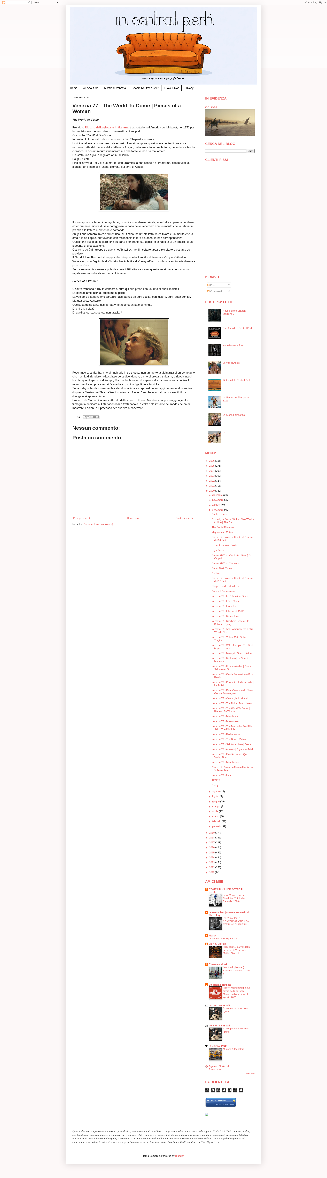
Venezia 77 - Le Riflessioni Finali (229, 596)
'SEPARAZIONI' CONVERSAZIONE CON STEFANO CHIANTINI (236, 921)
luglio (215, 796)
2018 (212, 837)
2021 (212, 485)
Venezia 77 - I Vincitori (224, 606)
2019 (212, 832)
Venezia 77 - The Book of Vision (229, 739)
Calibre (216, 573)
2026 (212, 460)
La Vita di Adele (231, 362)
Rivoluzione (215, 1069)
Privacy (188, 88)
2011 (212, 872)
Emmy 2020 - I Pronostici (226, 563)
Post (212, 285)
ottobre (216, 505)
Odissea (211, 107)
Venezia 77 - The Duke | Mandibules (232, 703)
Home (73, 88)
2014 (212, 857)
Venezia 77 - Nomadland (225, 616)
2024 (212, 470)
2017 (212, 842)
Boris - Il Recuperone (223, 591)
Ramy (215, 785)
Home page (133, 518)
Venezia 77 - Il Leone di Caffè (228, 611)
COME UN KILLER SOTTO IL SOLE (226, 890)
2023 (212, 475)
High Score (218, 550)
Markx (212, 935)
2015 (212, 852)
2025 (212, 465)
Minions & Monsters (233, 1049)
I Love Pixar (171, 88)
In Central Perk (218, 1045)
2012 (212, 867)
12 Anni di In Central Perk (237, 380)
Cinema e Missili (218, 964)
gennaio (217, 826)
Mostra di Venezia (115, 88)
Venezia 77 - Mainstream (225, 721)
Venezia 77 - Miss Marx (225, 716)
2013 (212, 862)
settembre (218, 509)
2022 (212, 480)
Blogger (179, 1155)
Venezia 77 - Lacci (222, 775)
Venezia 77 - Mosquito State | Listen (232, 653)
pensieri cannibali (219, 1005)
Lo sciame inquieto (220, 984)
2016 (212, 847)
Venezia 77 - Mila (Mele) (225, 762)
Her (225, 432)
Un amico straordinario (224, 545)
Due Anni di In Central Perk (238, 328)
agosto (216, 791)
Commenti (215, 291)
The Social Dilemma (223, 527)
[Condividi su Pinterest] (97, 417)
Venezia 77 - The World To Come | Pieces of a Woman (231, 710)
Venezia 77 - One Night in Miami (229, 698)
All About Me (90, 88)
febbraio (217, 821)
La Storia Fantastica (234, 414)
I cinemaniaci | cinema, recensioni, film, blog (229, 914)
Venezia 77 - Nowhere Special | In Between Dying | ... (230, 622)
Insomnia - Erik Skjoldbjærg (223, 938)
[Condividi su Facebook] (94, 417)
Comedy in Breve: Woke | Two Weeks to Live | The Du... (233, 521)
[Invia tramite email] (85, 417)
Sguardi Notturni (219, 1066)
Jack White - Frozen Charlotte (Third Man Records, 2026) (234, 898)
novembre (218, 499)
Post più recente (82, 518)
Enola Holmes (219, 514)
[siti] (220, 1106)
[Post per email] (78, 417)
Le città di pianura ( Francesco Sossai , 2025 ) (236, 970)
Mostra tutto (250, 1074)
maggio (216, 806)
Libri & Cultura (217, 943)
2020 (212, 490)
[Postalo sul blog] (88, 417)
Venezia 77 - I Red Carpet (226, 601)
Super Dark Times (222, 568)
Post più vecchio (185, 518)
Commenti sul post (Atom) (98, 524)
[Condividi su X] (91, 417)
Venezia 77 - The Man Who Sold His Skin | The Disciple (232, 728)
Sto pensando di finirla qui (226, 586)
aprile (215, 811)
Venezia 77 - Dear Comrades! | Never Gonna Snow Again (233, 692)
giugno (216, 801)
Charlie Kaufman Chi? (145, 88)
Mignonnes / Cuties (222, 532)
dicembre (217, 494)
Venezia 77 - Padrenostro (226, 734)
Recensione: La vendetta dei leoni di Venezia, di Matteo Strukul (236, 949)
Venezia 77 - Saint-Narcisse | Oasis (231, 744)
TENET (216, 780)
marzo (216, 816)
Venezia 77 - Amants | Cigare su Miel (232, 749)
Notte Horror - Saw (233, 345)
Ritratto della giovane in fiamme (106, 127)
